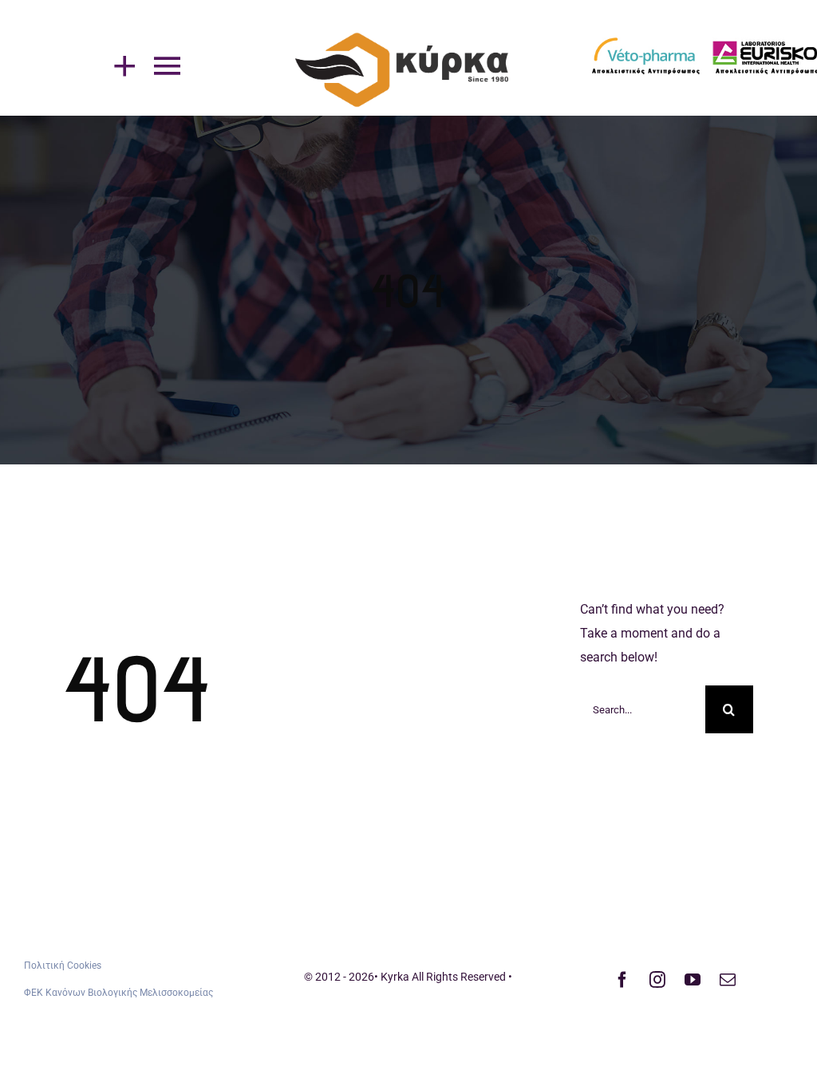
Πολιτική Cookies (62, 965)
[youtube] (692, 979)
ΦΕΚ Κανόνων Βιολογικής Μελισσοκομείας (118, 992)
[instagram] (657, 979)
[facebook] (622, 979)
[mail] (727, 979)
